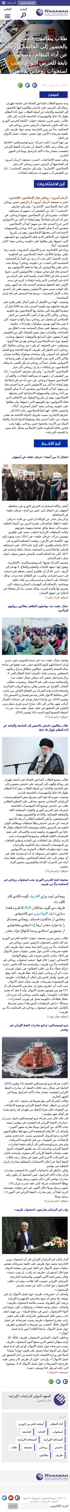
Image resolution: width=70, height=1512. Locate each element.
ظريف (59, 1455)
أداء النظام (56, 1424)
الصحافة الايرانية (27, 1439)
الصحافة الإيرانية (53, 1439)
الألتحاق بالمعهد (27, 3)
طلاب (13, 1447)
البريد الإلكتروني (59, 1505)
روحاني (43, 1447)
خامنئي (58, 1447)
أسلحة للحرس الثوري (31, 1424)
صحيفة (28, 1447)
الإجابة (41, 1431)
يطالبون (43, 1455)
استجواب (57, 1431)
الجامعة (26, 1431)
